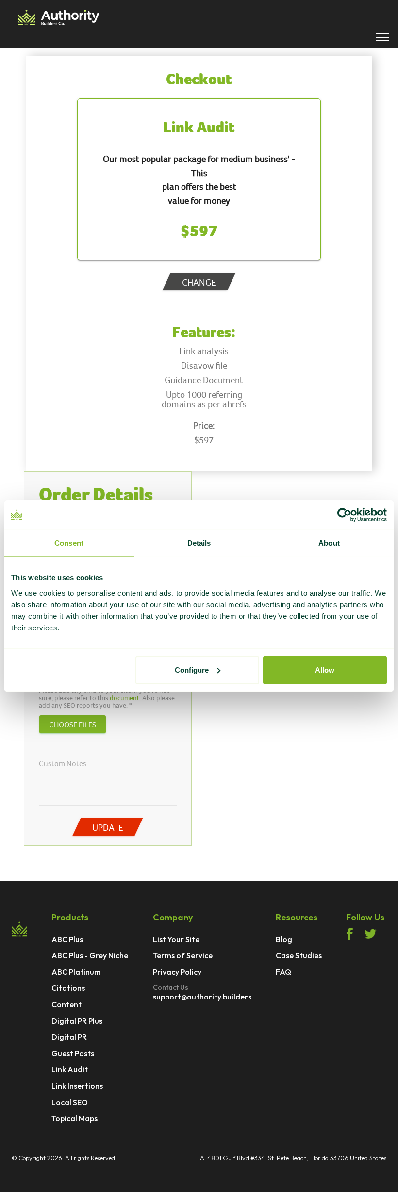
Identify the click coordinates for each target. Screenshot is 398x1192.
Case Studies (299, 955)
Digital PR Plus (76, 1021)
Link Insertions (77, 1086)
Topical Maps (74, 1118)
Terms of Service (183, 955)
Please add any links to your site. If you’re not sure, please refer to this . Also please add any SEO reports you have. (107, 698)
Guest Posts (72, 1053)
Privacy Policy (177, 972)
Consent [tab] (68, 543)
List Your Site (176, 939)
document (124, 698)
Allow (324, 669)
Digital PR (69, 1037)
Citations (68, 988)
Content (66, 1004)
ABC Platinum (76, 972)
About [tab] (329, 543)
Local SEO (69, 1102)
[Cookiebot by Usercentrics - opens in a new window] (344, 515)
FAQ (283, 972)
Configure (192, 669)
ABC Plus (67, 939)
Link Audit (69, 1069)
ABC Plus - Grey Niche (89, 955)
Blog (284, 939)
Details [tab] (199, 543)
